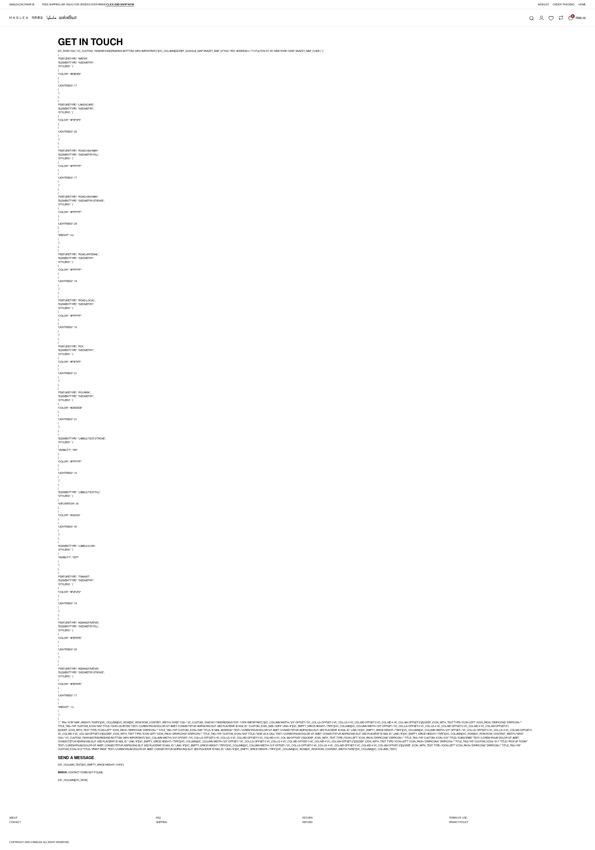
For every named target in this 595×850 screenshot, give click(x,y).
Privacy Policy (458, 822)
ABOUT (13, 817)
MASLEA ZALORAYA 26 (21, 4)
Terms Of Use (458, 817)
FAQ (158, 817)
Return (307, 817)
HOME (582, 4)
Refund (307, 822)
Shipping (161, 822)
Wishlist (543, 4)
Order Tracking (564, 4)
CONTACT (15, 822)
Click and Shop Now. (120, 4)
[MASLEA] (43, 17)
